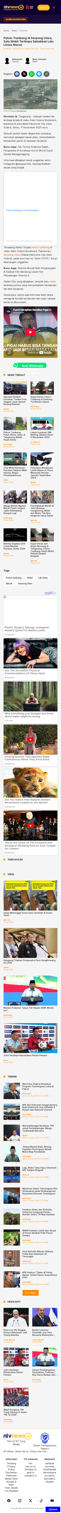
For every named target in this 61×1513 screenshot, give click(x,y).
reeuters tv (30, 1475)
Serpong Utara (12, 254)
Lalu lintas (43, 577)
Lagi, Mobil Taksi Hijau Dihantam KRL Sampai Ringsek (39, 1168)
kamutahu (49, 1478)
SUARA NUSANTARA (15, 19)
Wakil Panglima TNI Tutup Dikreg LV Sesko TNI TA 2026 (15, 1412)
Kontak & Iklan (11, 1483)
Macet (9, 583)
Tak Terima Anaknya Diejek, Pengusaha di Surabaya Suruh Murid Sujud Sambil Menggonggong (28, 150)
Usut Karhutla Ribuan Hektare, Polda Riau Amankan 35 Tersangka (38, 1254)
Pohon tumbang (13, 577)
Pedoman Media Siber (11, 1477)
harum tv (30, 1466)
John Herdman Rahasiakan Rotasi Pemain (25, 1055)
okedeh (49, 1481)
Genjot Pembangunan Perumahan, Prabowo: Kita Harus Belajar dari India (43, 1373)
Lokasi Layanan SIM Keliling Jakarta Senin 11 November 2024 (41, 435)
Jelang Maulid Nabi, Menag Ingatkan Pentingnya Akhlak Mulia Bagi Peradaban (37, 1149)
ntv (30, 1463)
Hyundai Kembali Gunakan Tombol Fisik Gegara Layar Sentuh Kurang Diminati (15, 400)
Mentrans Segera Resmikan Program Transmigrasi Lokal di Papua (38, 1086)
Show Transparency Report (44, 1447)
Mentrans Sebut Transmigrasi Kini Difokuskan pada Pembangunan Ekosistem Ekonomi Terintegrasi (39, 1191)
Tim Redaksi (11, 1490)
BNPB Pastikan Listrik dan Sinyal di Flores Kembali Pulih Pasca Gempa (39, 1233)
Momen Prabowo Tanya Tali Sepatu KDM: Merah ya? (29, 1009)
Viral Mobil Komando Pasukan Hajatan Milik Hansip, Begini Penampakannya (15, 471)
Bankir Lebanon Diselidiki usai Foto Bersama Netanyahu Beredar (42, 1334)
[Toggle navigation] (53, 7)
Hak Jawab (11, 1487)
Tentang (11, 1463)
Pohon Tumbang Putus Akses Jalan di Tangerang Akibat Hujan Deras (14, 436)
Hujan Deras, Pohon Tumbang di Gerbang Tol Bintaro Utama (41, 399)
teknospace (49, 1472)
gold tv (30, 1472)
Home (6, 31)
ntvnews (49, 1466)
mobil (52, 281)
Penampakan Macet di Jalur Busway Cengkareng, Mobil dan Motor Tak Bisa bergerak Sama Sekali (42, 511)
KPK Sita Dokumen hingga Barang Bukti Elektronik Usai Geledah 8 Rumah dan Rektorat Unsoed (39, 1107)
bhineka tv (30, 1469)
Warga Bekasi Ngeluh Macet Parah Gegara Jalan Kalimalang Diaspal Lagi (15, 509)
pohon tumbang (40, 247)
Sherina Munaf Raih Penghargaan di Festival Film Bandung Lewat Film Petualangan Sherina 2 (30, 272)
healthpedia (49, 1469)
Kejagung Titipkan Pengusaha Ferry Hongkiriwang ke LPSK (30, 961)
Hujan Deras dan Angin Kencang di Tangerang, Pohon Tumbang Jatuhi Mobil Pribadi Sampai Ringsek (42, 549)
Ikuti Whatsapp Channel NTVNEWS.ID (32, 366)
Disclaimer (11, 1472)
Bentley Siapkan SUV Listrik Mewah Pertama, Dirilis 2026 (14, 546)
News (14, 31)
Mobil (30, 577)
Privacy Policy (11, 1468)
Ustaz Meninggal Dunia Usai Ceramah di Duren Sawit (28, 914)
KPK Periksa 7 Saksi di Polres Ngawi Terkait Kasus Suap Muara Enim (39, 1275)
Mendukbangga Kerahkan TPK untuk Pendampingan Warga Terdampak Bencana (38, 1128)
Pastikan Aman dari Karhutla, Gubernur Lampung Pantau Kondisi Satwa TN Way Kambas (38, 1212)
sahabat (49, 1463)
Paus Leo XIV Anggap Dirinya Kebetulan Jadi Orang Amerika (15, 1332)
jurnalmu (50, 1475)
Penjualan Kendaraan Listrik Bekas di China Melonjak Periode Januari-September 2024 (41, 472)
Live (42, 7)
